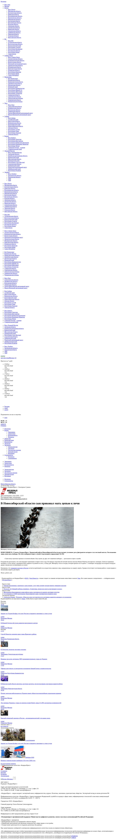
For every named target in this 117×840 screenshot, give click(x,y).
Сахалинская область (14, 164)
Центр (6, 8)
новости (3, 424)
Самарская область (14, 95)
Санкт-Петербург (13, 75)
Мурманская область (14, 67)
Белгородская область (15, 13)
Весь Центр (11, 9)
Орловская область (14, 27)
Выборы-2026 (30, 757)
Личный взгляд (13, 452)
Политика (7, 429)
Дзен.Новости (33, 578)
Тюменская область (14, 111)
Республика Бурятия (14, 170)
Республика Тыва (13, 131)
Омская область (13, 128)
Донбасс (7, 172)
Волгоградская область (15, 44)
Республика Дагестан (14, 139)
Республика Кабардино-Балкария (18, 142)
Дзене (23, 599)
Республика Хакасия (14, 133)
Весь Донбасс (12, 174)
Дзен (78, 578)
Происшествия (9, 440)
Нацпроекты (8, 442)
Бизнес (6, 430)
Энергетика (11, 433)
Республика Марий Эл (15, 90)
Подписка (11, 456)
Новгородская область (15, 68)
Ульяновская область (14, 100)
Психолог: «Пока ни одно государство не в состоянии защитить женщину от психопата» (43, 597)
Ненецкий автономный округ (17, 64)
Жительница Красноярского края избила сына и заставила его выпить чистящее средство (31, 592)
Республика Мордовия (15, 91)
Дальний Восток (9, 151)
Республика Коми (13, 73)
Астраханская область (15, 42)
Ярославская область (14, 37)
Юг (5, 39)
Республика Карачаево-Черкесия (18, 144)
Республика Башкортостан (16, 88)
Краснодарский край (14, 45)
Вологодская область (14, 62)
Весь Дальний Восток (15, 152)
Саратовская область (14, 96)
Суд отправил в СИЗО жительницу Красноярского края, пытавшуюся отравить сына (30, 594)
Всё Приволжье (13, 78)
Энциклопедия (12, 447)
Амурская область (13, 154)
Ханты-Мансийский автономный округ (20, 113)
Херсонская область (14, 177)
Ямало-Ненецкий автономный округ (19, 114)
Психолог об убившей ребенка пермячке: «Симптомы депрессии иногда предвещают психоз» (33, 589)
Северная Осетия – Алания (16, 147)
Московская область (14, 11)
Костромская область (14, 22)
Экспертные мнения (14, 450)
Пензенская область (14, 85)
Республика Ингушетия (15, 141)
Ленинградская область (15, 65)
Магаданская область (14, 159)
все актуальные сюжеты (8, 763)
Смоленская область (14, 31)
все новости (4, 726)
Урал (5, 103)
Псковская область (14, 70)
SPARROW (74, 836)
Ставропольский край (15, 149)
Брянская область (13, 14)
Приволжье (8, 77)
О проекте (4, 771)
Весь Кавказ (12, 137)
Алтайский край (13, 119)
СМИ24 (73, 837)
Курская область (13, 24)
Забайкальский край (14, 169)
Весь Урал (11, 105)
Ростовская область (14, 50)
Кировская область (14, 80)
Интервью (11, 453)
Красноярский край (14, 124)
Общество (7, 438)
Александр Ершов (9, 597)
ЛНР (9, 179)
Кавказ (6, 136)
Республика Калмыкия (15, 49)
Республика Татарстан (15, 93)
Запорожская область (14, 175)
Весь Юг (10, 41)
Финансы (11, 437)
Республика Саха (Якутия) (16, 162)
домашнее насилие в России (19, 568)
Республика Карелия (14, 72)
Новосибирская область (15, 126)
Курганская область (14, 110)
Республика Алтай (14, 129)
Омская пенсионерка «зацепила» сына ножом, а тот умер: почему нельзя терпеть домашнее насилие (35, 585)
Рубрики (3, 425)
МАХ (26, 578)
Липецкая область (13, 26)
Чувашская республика (15, 101)
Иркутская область (14, 121)
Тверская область (13, 34)
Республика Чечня (13, 146)
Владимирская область (15, 16)
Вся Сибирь (11, 118)
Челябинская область (14, 108)
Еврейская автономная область (17, 156)
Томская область (13, 134)
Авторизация (5, 776)
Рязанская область (13, 29)
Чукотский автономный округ (17, 167)
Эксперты (7, 445)
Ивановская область (14, 19)
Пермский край (13, 87)
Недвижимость (12, 435)
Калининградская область (16, 60)
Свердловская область (15, 106)
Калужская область (14, 21)
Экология (7, 443)
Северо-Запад (8, 55)
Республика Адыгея (14, 47)
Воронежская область (14, 18)
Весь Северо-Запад (14, 57)
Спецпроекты (8, 455)
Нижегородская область (15, 82)
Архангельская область (15, 59)
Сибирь (6, 116)
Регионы (3, 1)
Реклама (7, 406)
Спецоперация (30, 740)
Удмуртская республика (15, 98)
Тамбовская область (14, 32)
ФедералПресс (6, 580)
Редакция (4, 774)
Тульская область (13, 36)
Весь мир (7, 4)
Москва (6, 6)
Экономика (11, 432)
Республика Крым (13, 52)
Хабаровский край (14, 165)
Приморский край (13, 160)
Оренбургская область (15, 83)
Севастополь (12, 54)
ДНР (9, 180)
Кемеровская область (14, 123)
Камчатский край (13, 157)
